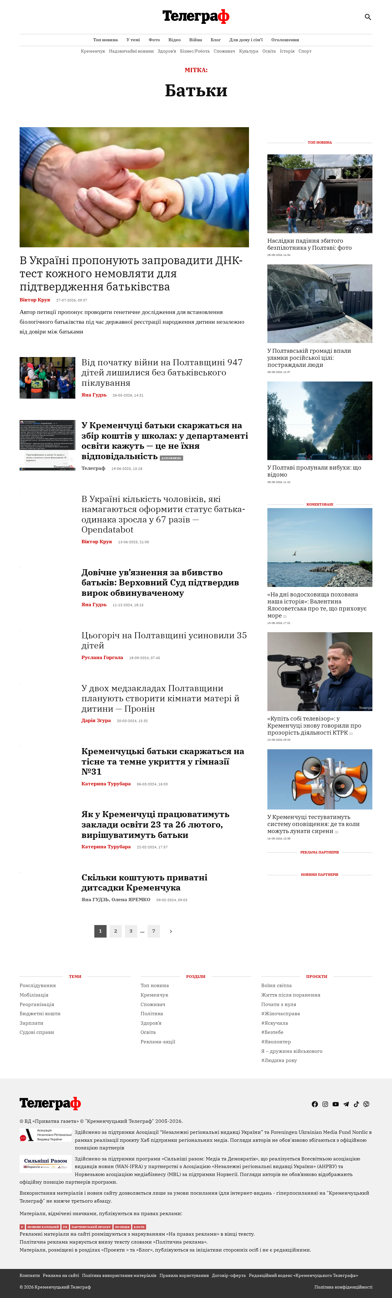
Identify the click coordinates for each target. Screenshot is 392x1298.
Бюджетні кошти (40, 1013)
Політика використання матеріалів (119, 1275)
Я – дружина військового (291, 1051)
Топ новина (105, 39)
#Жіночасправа (280, 1013)
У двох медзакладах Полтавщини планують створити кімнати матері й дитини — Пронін (160, 698)
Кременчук (93, 51)
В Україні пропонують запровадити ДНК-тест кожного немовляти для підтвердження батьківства (131, 273)
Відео (174, 39)
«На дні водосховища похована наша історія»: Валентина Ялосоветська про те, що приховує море (317, 604)
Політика (152, 1013)
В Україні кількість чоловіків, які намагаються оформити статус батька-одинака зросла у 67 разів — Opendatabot (163, 514)
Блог (216, 39)
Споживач (224, 51)
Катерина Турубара (106, 783)
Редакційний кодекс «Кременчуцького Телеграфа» (303, 1275)
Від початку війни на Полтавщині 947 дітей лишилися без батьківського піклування (162, 372)
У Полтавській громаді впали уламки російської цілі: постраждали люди (309, 357)
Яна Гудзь (94, 395)
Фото (154, 39)
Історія (287, 51)
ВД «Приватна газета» (52, 1121)
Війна (195, 39)
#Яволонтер (276, 1041)
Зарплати (31, 1023)
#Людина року (279, 1060)
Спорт (305, 51)
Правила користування (184, 1275)
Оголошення (285, 39)
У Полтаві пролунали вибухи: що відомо (314, 470)
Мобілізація (34, 995)
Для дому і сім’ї (246, 39)
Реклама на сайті (61, 1275)
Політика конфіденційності (343, 1287)
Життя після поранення (290, 995)
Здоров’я (167, 51)
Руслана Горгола (102, 657)
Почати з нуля (278, 1004)
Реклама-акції (158, 1041)
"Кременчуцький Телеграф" (119, 1121)
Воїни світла (276, 985)
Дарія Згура (96, 720)
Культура (248, 51)
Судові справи (37, 1032)
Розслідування (38, 985)
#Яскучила (274, 1023)
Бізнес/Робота (195, 51)
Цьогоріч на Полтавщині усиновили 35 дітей (164, 640)
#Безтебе (272, 1032)
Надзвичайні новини (131, 51)
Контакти (30, 1275)
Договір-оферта (229, 1275)
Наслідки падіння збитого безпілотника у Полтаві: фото (309, 243)
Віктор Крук (35, 300)
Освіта (269, 51)
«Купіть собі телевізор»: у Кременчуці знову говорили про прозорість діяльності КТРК (314, 725)
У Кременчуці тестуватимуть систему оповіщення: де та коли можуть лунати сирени (313, 823)
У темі (133, 39)
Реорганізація (37, 1004)
